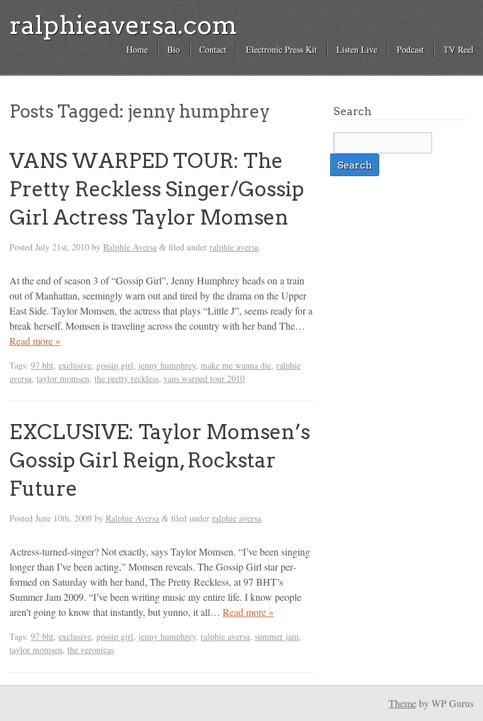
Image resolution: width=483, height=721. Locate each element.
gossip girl (114, 365)
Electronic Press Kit (281, 49)
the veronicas (90, 650)
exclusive (74, 365)
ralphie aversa (233, 247)
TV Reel (458, 49)
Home (137, 49)
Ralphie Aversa (130, 247)
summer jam (277, 636)
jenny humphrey (167, 365)
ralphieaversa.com (123, 25)
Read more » (34, 340)
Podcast (410, 49)
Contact (212, 49)
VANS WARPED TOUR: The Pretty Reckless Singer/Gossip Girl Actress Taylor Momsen (156, 189)
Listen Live (356, 49)
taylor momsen (62, 378)
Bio (173, 49)
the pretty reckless (126, 378)
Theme (402, 703)
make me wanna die (236, 365)
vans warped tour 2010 (204, 378)
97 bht (42, 365)
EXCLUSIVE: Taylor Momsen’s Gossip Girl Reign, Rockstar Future (159, 460)
